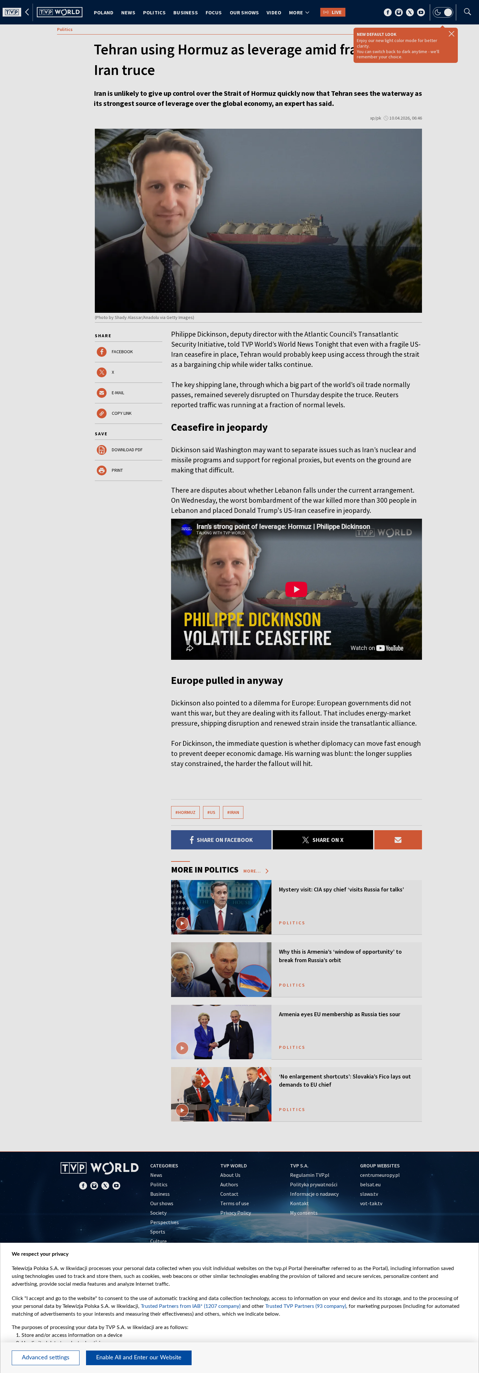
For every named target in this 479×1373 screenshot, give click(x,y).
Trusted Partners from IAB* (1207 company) (190, 1306)
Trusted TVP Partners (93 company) (305, 1306)
